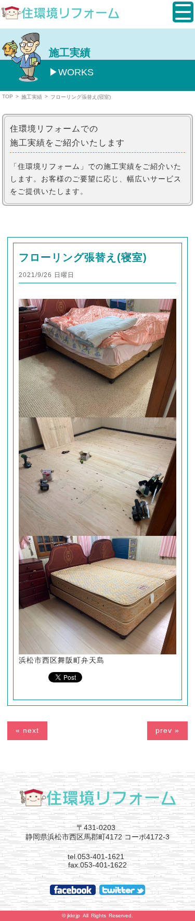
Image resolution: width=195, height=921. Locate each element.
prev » (167, 730)
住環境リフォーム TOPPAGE (98, 797)
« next (27, 730)
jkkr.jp (73, 915)
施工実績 (31, 97)
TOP (7, 96)
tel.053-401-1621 (96, 856)
